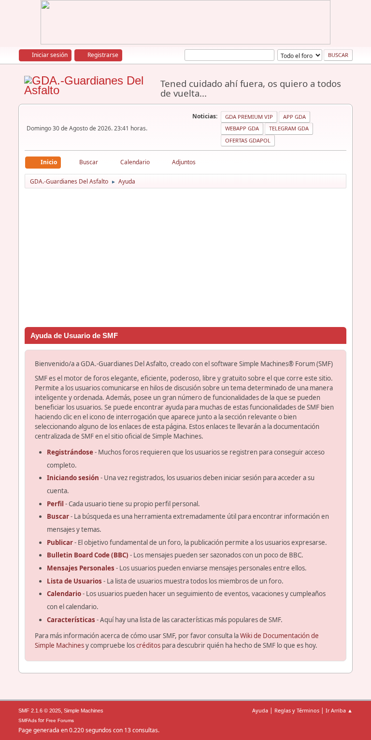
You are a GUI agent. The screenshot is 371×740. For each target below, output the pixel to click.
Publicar (60, 542)
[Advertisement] (185, 259)
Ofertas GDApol (248, 140)
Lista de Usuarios (74, 581)
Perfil (55, 503)
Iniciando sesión (73, 477)
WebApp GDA (242, 128)
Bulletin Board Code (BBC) (88, 555)
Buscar (58, 516)
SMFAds (27, 720)
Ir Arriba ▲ (339, 710)
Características (71, 619)
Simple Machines (83, 710)
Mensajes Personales (80, 568)
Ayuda (260, 710)
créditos (148, 645)
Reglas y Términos (296, 710)
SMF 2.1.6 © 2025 (39, 710)
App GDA (294, 116)
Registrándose (70, 452)
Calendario (64, 593)
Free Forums (60, 720)
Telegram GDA (289, 128)
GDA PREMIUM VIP (249, 116)
